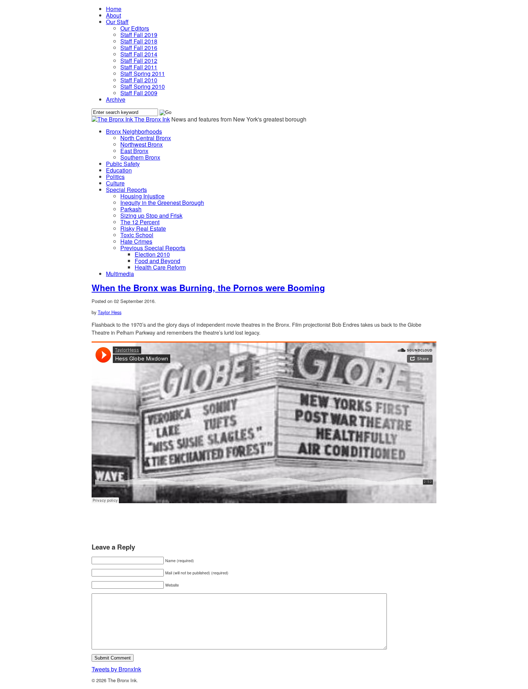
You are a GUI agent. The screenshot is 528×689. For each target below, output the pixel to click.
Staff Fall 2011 (138, 67)
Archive (115, 99)
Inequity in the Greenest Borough (162, 202)
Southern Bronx (140, 157)
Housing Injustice (142, 196)
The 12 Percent (139, 222)
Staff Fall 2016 (138, 47)
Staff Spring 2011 (142, 73)
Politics (115, 177)
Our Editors (134, 28)
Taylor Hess (109, 312)
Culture (115, 183)
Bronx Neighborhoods (134, 131)
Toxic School (136, 235)
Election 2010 (152, 254)
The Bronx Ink (152, 119)
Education (119, 170)
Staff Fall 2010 (138, 80)
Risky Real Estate (143, 228)
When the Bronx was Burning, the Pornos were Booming (208, 287)
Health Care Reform (160, 267)
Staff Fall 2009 (138, 93)
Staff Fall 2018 (138, 41)
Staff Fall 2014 (138, 54)
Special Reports (126, 189)
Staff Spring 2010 (142, 86)
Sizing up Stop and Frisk (151, 215)
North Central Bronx (145, 138)
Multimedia (120, 274)
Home (113, 9)
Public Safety (123, 164)
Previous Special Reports (152, 248)
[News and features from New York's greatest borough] (113, 119)
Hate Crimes (136, 241)
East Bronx (134, 151)
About (113, 15)
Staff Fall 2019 (138, 35)
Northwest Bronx (141, 144)
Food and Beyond (157, 261)
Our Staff (117, 22)
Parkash (131, 209)
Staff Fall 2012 (138, 60)
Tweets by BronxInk (116, 669)
